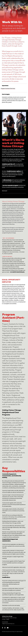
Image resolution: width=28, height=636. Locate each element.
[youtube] (7, 627)
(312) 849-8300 (5, 622)
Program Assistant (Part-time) (8, 88)
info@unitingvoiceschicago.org (8, 623)
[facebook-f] (2, 627)
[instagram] (5, 627)
